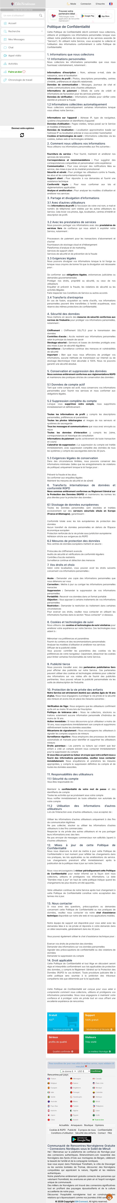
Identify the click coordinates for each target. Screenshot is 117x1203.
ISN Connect (81, 1201)
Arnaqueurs (76, 1125)
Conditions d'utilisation (62, 1133)
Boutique (88, 1125)
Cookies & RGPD (57, 1130)
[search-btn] (40, 15)
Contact (102, 1133)
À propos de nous (87, 1130)
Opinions (99, 1125)
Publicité (72, 1130)
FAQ (110, 1133)
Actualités (64, 1125)
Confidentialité (105, 1130)
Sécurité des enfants (85, 1133)
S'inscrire (100, 3)
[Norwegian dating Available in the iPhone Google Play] (81, 1137)
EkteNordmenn (24, 4)
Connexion (86, 3)
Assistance (109, 1197)
